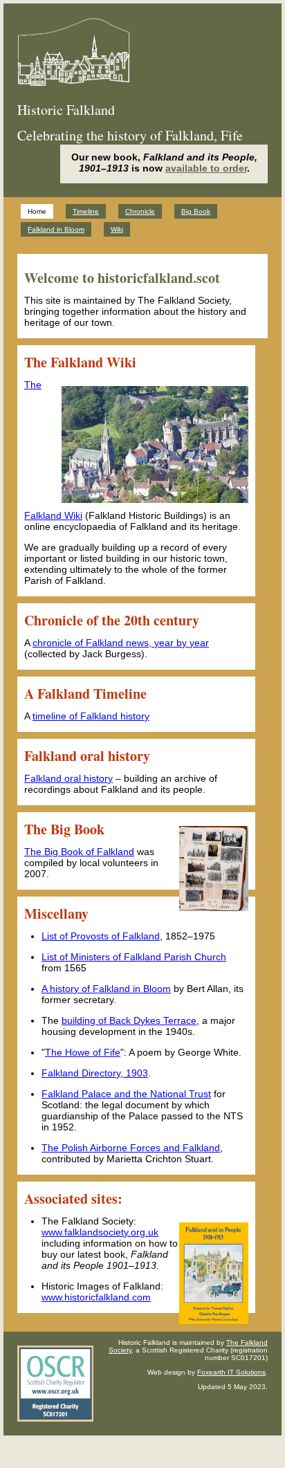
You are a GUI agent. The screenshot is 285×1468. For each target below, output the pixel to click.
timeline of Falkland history (91, 716)
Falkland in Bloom (56, 229)
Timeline (86, 211)
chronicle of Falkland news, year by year (121, 642)
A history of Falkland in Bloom (106, 988)
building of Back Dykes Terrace (129, 1020)
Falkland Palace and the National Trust (126, 1093)
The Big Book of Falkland (79, 851)
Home (37, 211)
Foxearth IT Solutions (231, 1372)
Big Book (195, 211)
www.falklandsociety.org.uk (100, 1232)
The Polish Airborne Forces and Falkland (131, 1147)
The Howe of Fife (82, 1052)
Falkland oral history (68, 778)
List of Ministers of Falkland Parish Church (134, 956)
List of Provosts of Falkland (101, 936)
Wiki (117, 229)
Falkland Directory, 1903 (95, 1073)
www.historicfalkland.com (96, 1297)
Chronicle (140, 211)
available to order (206, 168)
